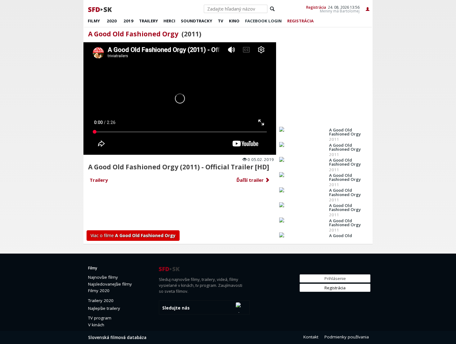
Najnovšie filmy (103, 277)
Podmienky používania (346, 337)
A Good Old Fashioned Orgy (133, 34)
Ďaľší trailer (250, 180)
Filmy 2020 (99, 290)
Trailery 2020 (101, 300)
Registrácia (316, 7)
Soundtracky (196, 21)
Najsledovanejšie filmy (110, 284)
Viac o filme (133, 235)
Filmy (94, 21)
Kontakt (310, 337)
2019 (128, 21)
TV (220, 21)
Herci (169, 21)
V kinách (96, 325)
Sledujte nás (176, 308)
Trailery (148, 21)
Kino (234, 21)
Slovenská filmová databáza (117, 337)
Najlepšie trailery (104, 308)
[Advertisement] (180, 208)
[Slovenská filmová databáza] (100, 8)
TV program (99, 318)
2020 (112, 21)
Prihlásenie (335, 278)
